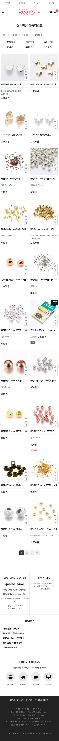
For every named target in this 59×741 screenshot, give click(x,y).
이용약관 (29, 700)
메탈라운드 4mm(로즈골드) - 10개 (14, 380)
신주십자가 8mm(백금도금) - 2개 (44, 134)
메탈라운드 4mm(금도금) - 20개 (43, 485)
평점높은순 (11, 47)
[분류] (3, 12)
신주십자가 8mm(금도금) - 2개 (43, 84)
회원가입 (22, 3)
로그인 (7, 3)
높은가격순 (48, 41)
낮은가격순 (29, 41)
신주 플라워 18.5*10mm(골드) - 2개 (14, 134)
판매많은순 (11, 41)
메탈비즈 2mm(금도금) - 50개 (13, 228)
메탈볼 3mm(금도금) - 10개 (41, 228)
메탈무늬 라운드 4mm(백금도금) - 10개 (44, 380)
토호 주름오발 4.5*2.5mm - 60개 (44, 330)
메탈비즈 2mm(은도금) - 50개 (42, 178)
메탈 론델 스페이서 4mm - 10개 (43, 528)
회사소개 (20, 700)
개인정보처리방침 (41, 700)
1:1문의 (51, 3)
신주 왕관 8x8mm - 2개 (11, 84)
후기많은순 (29, 47)
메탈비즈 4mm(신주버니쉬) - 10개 (14, 485)
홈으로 (12, 700)
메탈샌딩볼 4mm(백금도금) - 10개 (14, 528)
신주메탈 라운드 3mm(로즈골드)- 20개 (14, 279)
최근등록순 (48, 47)
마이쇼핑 (37, 3)
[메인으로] (4, 34)
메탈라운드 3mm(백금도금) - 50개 (44, 279)
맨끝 (37, 552)
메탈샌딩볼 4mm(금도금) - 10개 (14, 431)
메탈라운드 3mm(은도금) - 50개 (14, 330)
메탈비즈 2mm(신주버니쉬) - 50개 (14, 178)
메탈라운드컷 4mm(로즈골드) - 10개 (44, 431)
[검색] (51, 12)
